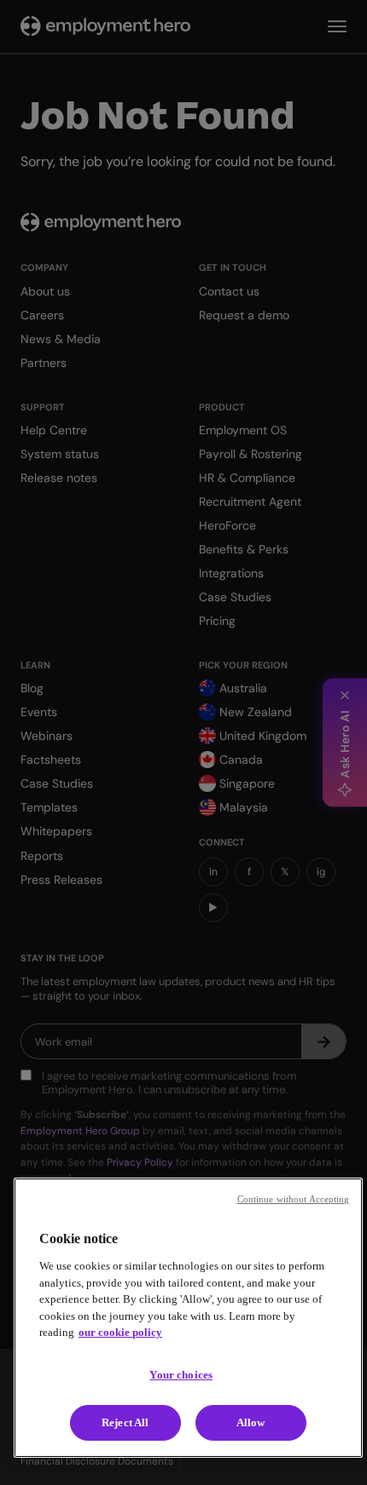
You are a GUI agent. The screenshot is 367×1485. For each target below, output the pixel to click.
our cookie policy (120, 1332)
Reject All (125, 1422)
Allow (250, 1422)
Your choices (181, 1374)
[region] (188, 1318)
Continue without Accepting (293, 1199)
